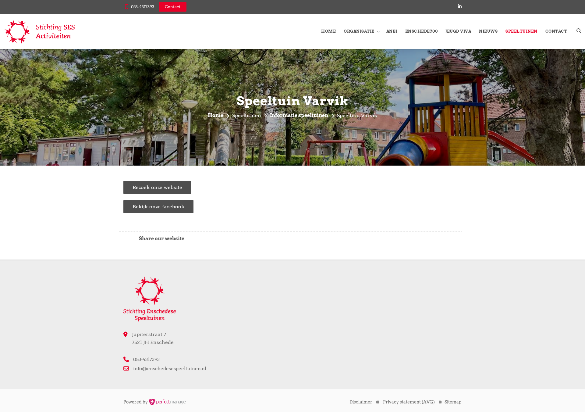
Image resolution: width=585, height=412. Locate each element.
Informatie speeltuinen (299, 115)
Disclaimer (360, 401)
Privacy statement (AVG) (409, 401)
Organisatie (359, 31)
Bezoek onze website (157, 187)
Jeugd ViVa (458, 31)
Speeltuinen (521, 31)
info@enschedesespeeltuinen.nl (169, 368)
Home (328, 31)
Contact (556, 31)
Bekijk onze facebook (158, 207)
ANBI (391, 31)
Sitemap (453, 401)
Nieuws (488, 31)
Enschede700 (421, 31)
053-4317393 (142, 7)
